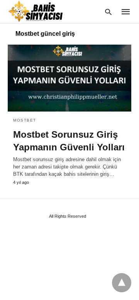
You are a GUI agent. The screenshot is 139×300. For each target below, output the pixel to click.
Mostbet (24, 120)
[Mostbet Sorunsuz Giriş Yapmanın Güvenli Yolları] (69, 78)
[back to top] (121, 282)
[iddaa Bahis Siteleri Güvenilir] (40, 11)
